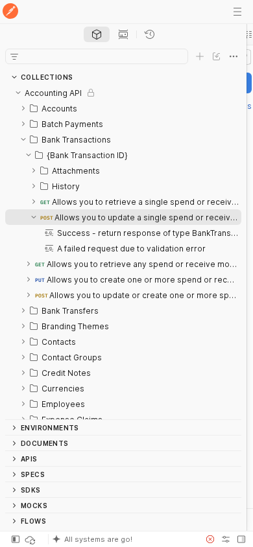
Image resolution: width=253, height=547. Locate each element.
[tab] (97, 34)
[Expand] (23, 108)
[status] (31, 539)
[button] (122, 539)
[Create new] (200, 56)
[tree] (123, 252)
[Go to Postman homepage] (10, 12)
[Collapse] (18, 92)
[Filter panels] (14, 56)
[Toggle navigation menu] (237, 11)
